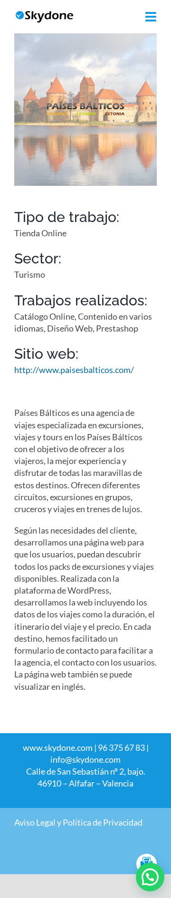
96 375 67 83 (121, 747)
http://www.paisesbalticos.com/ (74, 369)
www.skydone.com (58, 747)
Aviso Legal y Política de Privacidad (78, 822)
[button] (150, 877)
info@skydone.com (85, 759)
